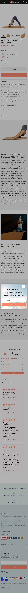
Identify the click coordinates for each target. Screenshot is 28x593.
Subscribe (14, 304)
